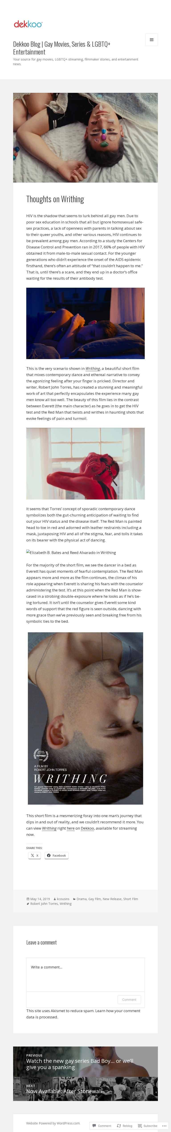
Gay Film (94, 899)
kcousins (63, 899)
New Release (112, 899)
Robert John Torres (44, 903)
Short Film (130, 899)
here (71, 828)
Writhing (65, 903)
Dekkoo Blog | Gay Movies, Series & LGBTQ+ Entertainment (61, 47)
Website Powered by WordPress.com (53, 1123)
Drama (82, 899)
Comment (129, 999)
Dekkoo (87, 828)
